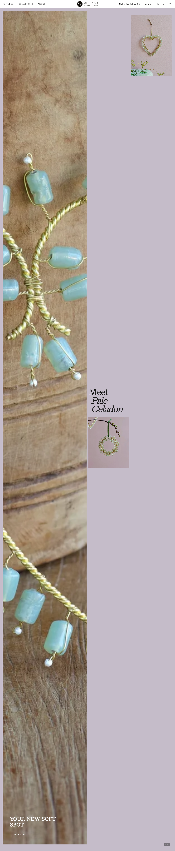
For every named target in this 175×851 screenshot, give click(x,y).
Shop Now (87, 248)
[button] (9, 4)
